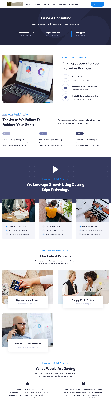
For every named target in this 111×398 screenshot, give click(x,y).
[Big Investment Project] (27, 271)
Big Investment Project (28, 300)
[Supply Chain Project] (83, 271)
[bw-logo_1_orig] (15, 2)
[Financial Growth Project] (27, 314)
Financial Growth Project (28, 343)
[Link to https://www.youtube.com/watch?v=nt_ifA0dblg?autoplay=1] (55, 169)
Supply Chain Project (83, 300)
